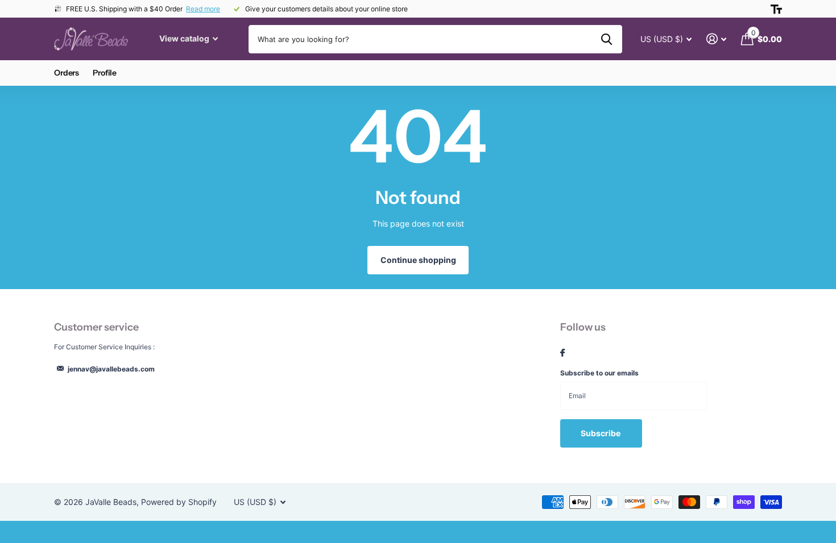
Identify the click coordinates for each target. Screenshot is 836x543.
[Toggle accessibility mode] (776, 9)
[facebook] (562, 353)
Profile (105, 73)
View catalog (185, 38)
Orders (66, 73)
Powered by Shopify (179, 502)
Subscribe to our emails (599, 373)
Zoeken (606, 39)
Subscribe (601, 433)
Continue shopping (418, 260)
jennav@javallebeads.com (111, 369)
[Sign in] (716, 39)
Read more (203, 9)
